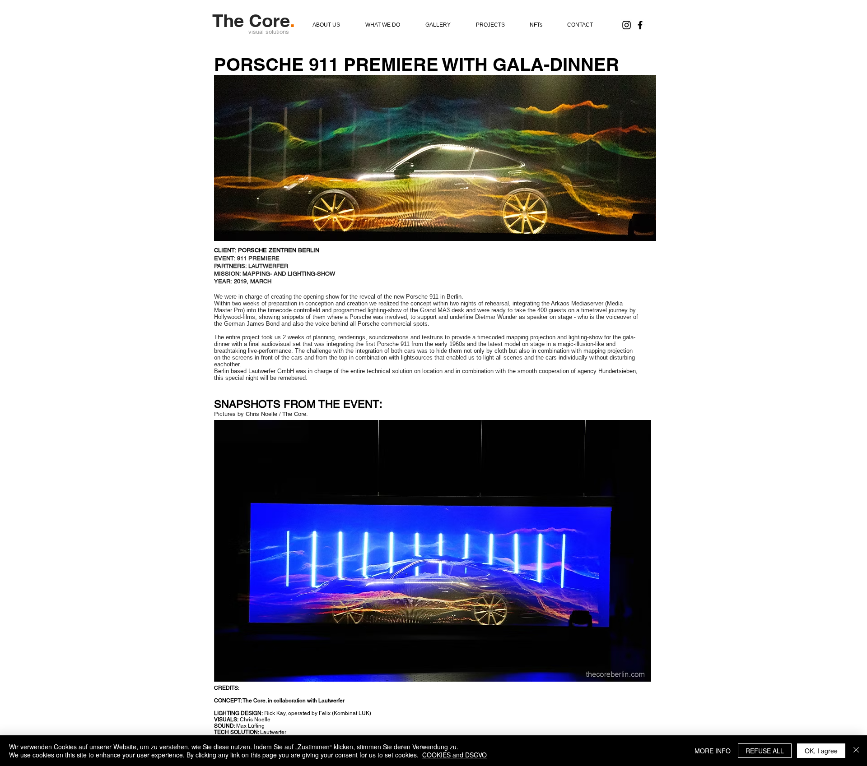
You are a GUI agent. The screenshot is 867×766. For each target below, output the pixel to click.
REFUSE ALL (765, 750)
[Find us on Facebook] (640, 25)
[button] (432, 551)
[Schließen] (856, 751)
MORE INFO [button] (713, 750)
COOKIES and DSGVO (454, 754)
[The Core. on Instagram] (626, 25)
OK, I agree (821, 750)
